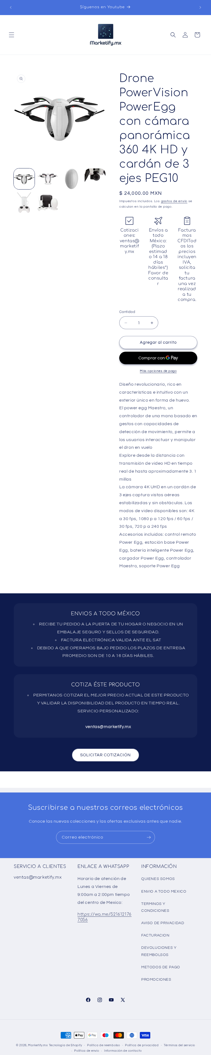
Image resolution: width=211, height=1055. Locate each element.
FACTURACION (155, 935)
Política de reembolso (103, 1045)
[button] (11, 35)
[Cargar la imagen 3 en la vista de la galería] (71, 178)
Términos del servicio (179, 1045)
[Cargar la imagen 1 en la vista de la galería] (24, 178)
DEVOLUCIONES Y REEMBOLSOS (158, 951)
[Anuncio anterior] (11, 7)
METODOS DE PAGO (160, 967)
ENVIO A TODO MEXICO (163, 891)
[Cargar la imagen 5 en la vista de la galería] (24, 202)
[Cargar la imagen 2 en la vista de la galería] (47, 178)
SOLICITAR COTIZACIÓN (105, 755)
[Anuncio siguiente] (200, 7)
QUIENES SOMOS (158, 879)
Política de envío (86, 1050)
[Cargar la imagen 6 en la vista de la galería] (47, 202)
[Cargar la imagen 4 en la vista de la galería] (95, 178)
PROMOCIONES (156, 979)
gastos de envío (174, 201)
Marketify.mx (38, 1045)
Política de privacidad (142, 1045)
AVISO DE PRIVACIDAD (162, 923)
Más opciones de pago (158, 371)
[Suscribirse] (149, 837)
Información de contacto (123, 1050)
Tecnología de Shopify (65, 1045)
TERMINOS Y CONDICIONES (155, 907)
